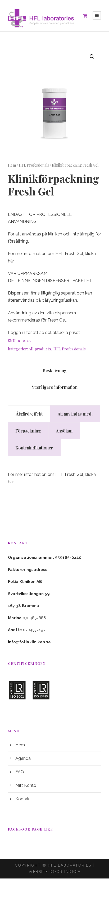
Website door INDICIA (55, 871)
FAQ (19, 771)
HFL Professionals (34, 165)
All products (40, 348)
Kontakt (23, 798)
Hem (12, 165)
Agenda (23, 758)
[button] (92, 56)
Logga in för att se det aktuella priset (44, 332)
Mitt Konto (25, 785)
